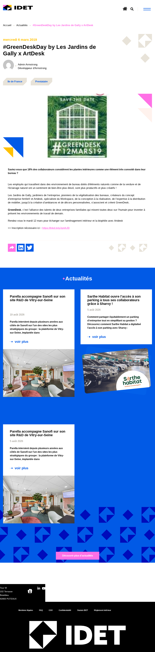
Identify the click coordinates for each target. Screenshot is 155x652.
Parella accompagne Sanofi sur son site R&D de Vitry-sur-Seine (37, 298)
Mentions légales (25, 610)
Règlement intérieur (102, 610)
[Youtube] (43, 588)
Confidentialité (65, 610)
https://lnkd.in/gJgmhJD (56, 228)
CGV (51, 610)
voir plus (21, 342)
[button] (132, 9)
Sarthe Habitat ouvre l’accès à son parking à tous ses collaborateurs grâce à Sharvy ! (114, 300)
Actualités (22, 25)
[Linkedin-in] (38, 588)
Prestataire (41, 81)
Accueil (7, 25)
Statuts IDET (82, 610)
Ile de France (15, 81)
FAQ (41, 610)
